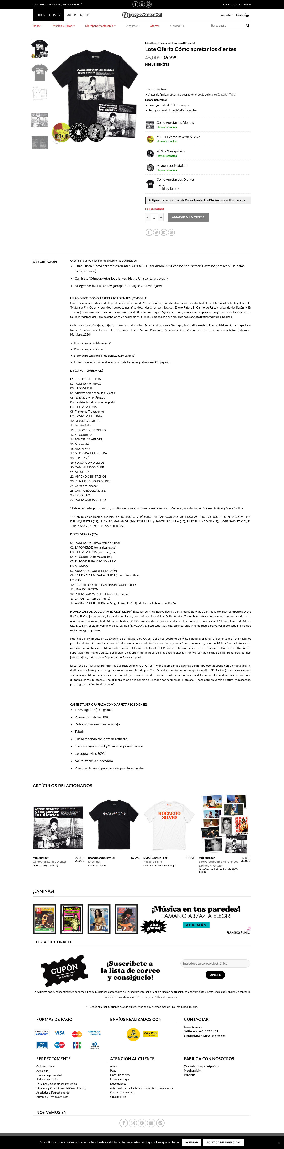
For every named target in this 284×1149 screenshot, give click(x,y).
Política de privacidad (166, 997)
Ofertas (154, 25)
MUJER (71, 15)
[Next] (132, 91)
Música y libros (62, 25)
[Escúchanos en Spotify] (149, 4)
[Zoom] (57, 140)
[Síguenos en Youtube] (151, 1123)
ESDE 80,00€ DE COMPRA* (67, 4)
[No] (279, 1143)
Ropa (36, 25)
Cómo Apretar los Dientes (50, 861)
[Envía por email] (164, 232)
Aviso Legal (144, 997)
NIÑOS (84, 15)
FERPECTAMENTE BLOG (237, 4)
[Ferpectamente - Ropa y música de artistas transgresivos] (142, 14)
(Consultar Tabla (226, 94)
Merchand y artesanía (99, 25)
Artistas (131, 25)
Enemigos (94, 861)
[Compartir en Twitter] (156, 232)
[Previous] (58, 91)
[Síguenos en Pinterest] (142, 1123)
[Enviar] (247, 25)
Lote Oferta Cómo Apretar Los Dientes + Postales (218, 863)
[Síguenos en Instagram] (142, 4)
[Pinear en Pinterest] (171, 232)
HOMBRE (55, 15)
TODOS (40, 15)
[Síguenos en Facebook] (135, 4)
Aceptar (191, 1142)
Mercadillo (177, 25)
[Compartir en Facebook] (149, 232)
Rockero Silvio (152, 861)
